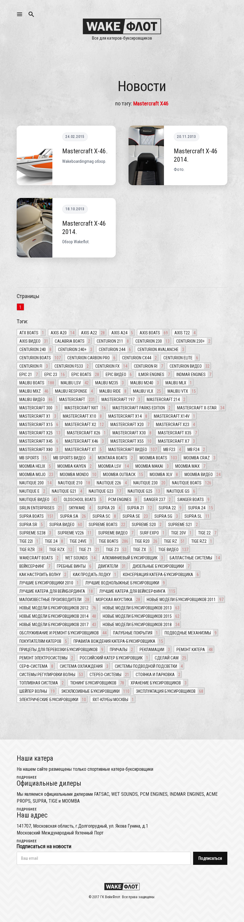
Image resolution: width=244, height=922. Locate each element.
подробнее (27, 777)
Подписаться (210, 858)
